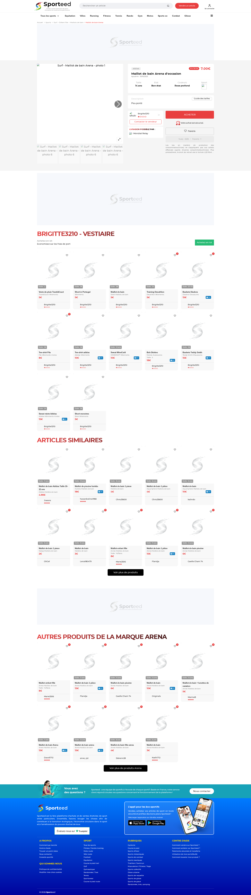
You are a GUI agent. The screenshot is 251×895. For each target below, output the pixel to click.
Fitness (107, 16)
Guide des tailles (202, 99)
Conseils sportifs (46, 857)
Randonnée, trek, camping (139, 884)
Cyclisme (131, 845)
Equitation (70, 16)
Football (87, 857)
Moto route (88, 851)
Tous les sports (49, 16)
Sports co (162, 16)
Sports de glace (134, 881)
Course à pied (133, 848)
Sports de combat (135, 857)
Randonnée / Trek (91, 872)
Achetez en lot (204, 243)
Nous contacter (201, 791)
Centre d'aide (45, 848)
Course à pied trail (91, 863)
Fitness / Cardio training (94, 848)
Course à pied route (92, 881)
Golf (85, 866)
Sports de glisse (134, 878)
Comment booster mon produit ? (186, 857)
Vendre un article (187, 6)
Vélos (82, 16)
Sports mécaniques (136, 854)
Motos (150, 16)
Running (94, 16)
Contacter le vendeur (145, 122)
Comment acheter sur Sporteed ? (186, 848)
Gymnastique (89, 869)
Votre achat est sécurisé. (192, 123)
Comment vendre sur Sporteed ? (185, 845)
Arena (136, 69)
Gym (140, 16)
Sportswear (88, 878)
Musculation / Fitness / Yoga (139, 866)
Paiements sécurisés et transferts (186, 851)
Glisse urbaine (133, 872)
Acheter (190, 115)
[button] (118, 104)
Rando (130, 16)
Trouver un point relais (48, 851)
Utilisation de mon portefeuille (184, 854)
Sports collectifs (134, 869)
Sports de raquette (136, 875)
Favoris (191, 131)
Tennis (118, 16)
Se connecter (209, 8)
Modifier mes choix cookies (50, 872)
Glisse (187, 16)
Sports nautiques (135, 860)
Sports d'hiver (133, 851)
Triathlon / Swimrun (136, 863)
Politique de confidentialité (50, 869)
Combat (176, 16)
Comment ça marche (48, 845)
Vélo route (88, 854)
